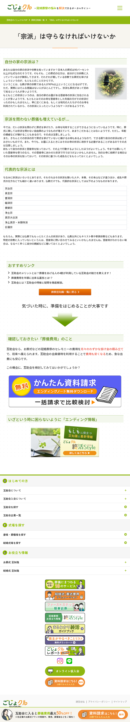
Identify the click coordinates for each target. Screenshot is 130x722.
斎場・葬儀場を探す (14, 534)
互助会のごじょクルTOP (17, 20)
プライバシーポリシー (99, 701)
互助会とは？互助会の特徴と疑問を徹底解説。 (38, 282)
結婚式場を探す (12, 543)
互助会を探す (10, 507)
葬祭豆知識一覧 (38, 20)
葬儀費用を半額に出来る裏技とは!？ (32, 278)
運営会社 (80, 701)
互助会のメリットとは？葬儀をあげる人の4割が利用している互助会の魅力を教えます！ (61, 273)
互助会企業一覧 (12, 515)
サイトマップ (120, 701)
